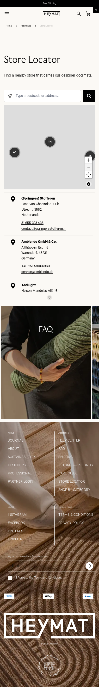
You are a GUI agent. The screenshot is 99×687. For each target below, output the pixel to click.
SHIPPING (65, 457)
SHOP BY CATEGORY (74, 490)
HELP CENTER (69, 441)
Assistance (26, 26)
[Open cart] (88, 14)
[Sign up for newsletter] (89, 566)
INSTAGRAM (17, 515)
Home (9, 26)
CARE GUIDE (68, 473)
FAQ (61, 449)
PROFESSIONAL (20, 473)
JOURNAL (15, 441)
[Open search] (79, 14)
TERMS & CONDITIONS (75, 515)
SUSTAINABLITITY (21, 457)
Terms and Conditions (48, 578)
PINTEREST (16, 531)
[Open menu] (7, 14)
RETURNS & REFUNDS (75, 465)
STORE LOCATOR (71, 482)
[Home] (51, 13)
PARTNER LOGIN (20, 482)
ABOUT (13, 449)
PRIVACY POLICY (71, 523)
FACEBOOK (16, 523)
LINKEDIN (15, 539)
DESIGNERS (17, 465)
